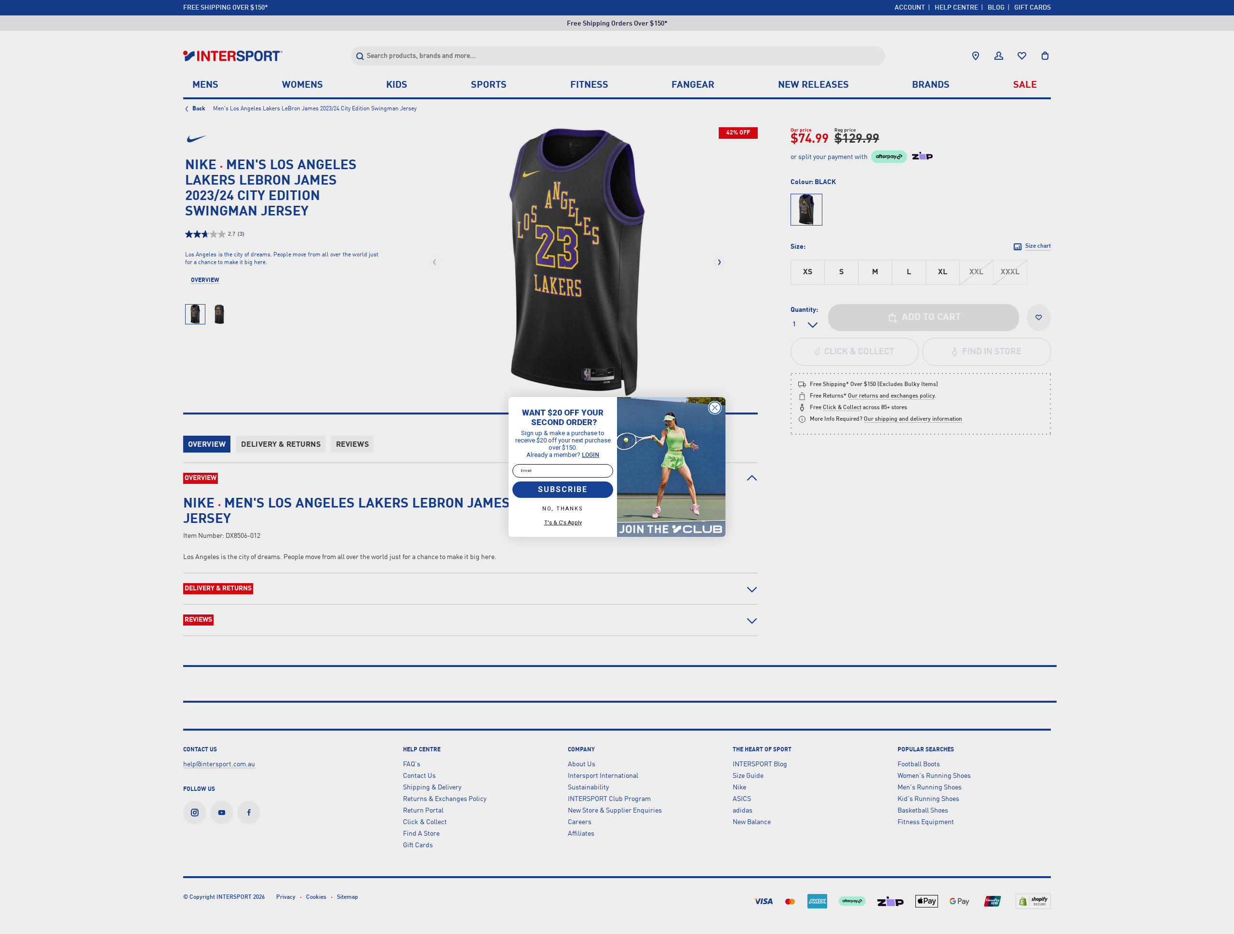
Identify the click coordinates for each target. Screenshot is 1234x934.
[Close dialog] (715, 408)
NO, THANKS (562, 509)
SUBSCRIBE (563, 489)
